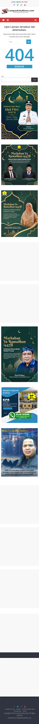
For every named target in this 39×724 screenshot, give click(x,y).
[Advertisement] (19, 261)
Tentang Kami (17, 711)
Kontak (24, 711)
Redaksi (18, 709)
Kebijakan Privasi (10, 709)
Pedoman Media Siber (28, 709)
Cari (2, 76)
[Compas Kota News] (3, 20)
